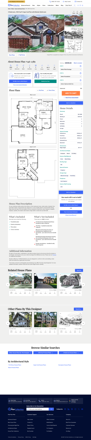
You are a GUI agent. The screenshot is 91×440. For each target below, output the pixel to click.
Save (73, 13)
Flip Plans (41, 90)
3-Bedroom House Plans (70, 352)
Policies (54, 254)
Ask (77, 13)
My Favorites (30, 431)
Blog (62, 5)
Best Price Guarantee (71, 422)
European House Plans (65, 365)
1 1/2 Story (74, 153)
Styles (38, 5)
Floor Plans (12, 55)
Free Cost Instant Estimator (71, 212)
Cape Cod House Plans (20, 8)
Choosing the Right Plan (13, 425)
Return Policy (30, 425)
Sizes (44, 5)
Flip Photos (22, 55)
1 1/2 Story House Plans (14, 365)
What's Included (50, 419)
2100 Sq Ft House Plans (44, 352)
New (33, 5)
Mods (57, 5)
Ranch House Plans (13, 367)
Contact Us (29, 422)
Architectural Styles (12, 428)
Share (80, 13)
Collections (51, 5)
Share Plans (52, 90)
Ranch (68, 153)
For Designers (50, 428)
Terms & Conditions (12, 437)
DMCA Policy (28, 437)
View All (78, 309)
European (63, 153)
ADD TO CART (70, 93)
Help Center (30, 419)
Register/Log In (30, 428)
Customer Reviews (70, 425)
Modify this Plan (45, 81)
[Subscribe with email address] (51, 409)
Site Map (34, 437)
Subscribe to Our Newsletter (35, 406)
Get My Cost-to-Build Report (20, 81)
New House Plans (12, 422)
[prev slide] (8, 285)
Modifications (50, 422)
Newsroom (68, 428)
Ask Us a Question (70, 103)
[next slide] (83, 285)
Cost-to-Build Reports (52, 425)
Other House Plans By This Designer (19, 352)
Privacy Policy (21, 437)
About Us (68, 419)
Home (9, 8)
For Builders (49, 431)
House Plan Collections (13, 431)
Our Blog (68, 431)
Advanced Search (25, 5)
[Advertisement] (45, 383)
